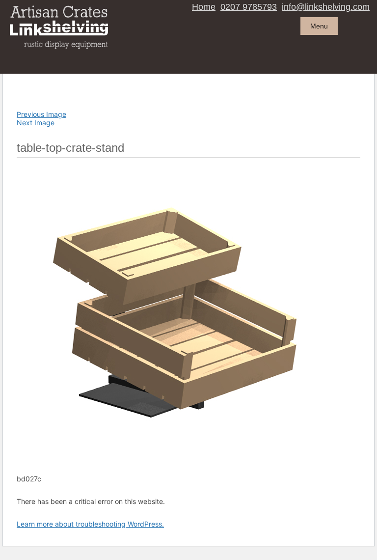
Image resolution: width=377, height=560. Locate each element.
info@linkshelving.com (326, 7)
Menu (319, 26)
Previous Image (41, 114)
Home (203, 7)
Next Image (35, 122)
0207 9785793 (248, 7)
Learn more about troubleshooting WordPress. (90, 524)
